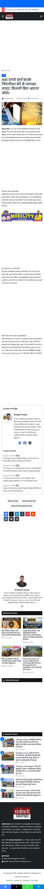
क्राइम (17, 455)
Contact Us (18, 880)
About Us (9, 880)
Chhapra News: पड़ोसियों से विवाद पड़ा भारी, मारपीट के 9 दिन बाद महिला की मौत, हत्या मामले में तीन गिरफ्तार (21, 459)
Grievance (26, 880)
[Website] (20, 443)
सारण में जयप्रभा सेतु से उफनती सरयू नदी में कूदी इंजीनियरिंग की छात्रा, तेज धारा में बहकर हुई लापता (22, 489)
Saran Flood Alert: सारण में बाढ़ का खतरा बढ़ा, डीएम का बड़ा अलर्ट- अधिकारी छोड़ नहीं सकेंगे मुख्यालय (28, 792)
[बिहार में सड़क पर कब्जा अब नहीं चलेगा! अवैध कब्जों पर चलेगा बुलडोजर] (11, 651)
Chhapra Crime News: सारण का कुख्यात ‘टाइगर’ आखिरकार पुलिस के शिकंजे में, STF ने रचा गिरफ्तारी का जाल (20, 479)
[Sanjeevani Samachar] (9, 16)
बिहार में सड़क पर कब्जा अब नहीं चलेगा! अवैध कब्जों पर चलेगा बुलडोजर (11, 661)
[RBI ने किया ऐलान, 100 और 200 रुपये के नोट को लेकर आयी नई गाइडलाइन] (11, 623)
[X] (11, 514)
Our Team (34, 880)
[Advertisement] (22, 45)
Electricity (13, 501)
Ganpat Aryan (9, 98)
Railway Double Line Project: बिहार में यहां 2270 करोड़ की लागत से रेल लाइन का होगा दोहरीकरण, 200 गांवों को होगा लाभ (32, 664)
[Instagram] (30, 443)
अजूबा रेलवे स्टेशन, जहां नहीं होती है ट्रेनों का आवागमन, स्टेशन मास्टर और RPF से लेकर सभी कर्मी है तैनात (32, 635)
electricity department (22, 506)
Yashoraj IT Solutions (22, 877)
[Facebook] (25, 443)
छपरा (17, 485)
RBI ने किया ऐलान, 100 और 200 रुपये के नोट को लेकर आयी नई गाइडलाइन (11, 633)
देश (10, 70)
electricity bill (29, 501)
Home (5, 70)
